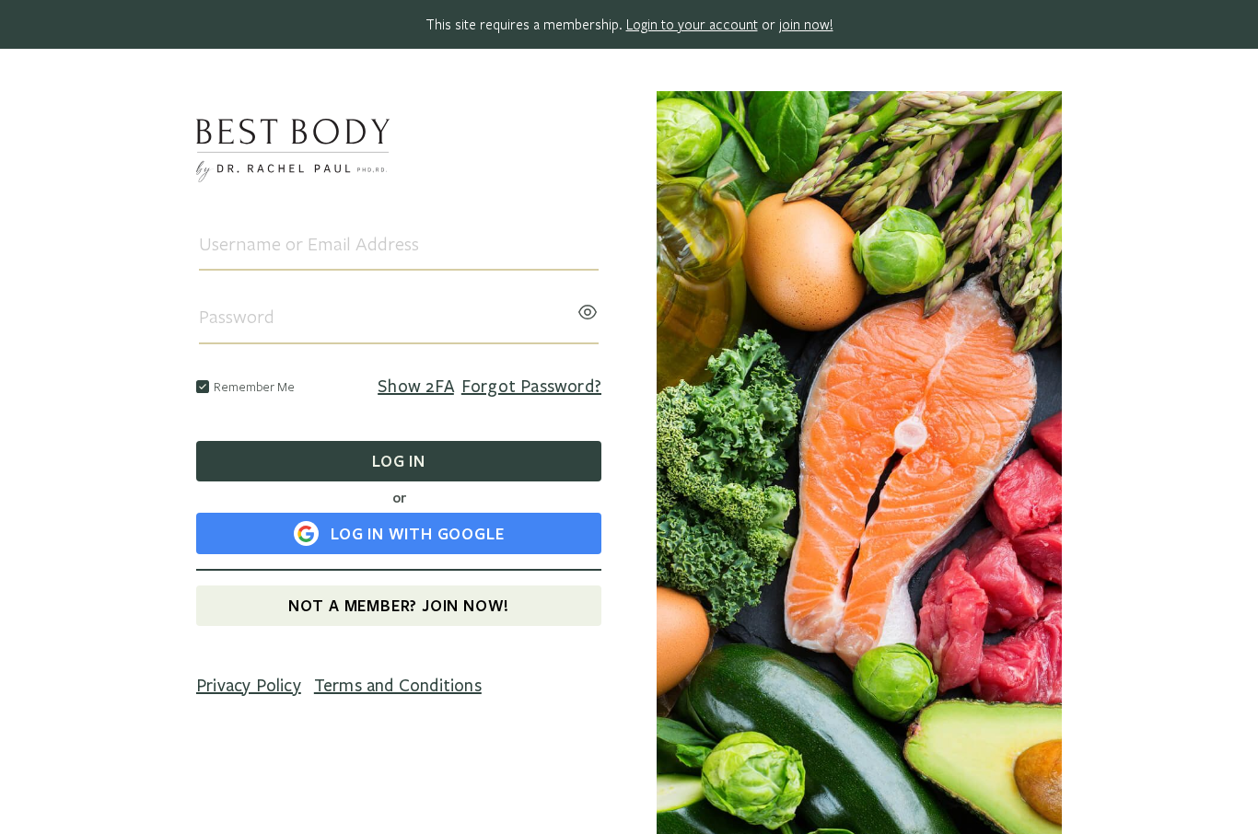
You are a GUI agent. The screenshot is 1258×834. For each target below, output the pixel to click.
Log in (398, 460)
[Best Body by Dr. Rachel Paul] (398, 153)
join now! (806, 24)
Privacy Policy (248, 686)
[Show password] (588, 306)
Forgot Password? (531, 386)
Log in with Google (417, 533)
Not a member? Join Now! (398, 605)
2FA (416, 386)
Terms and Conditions (398, 686)
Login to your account (692, 24)
